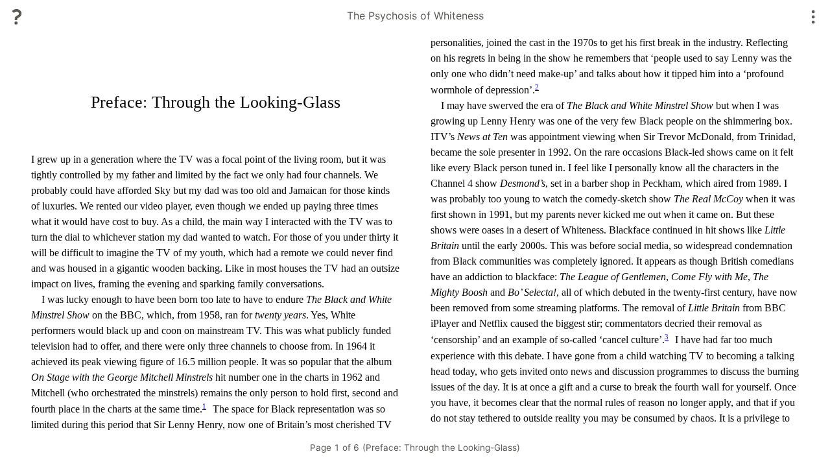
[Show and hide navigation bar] (813, 17)
